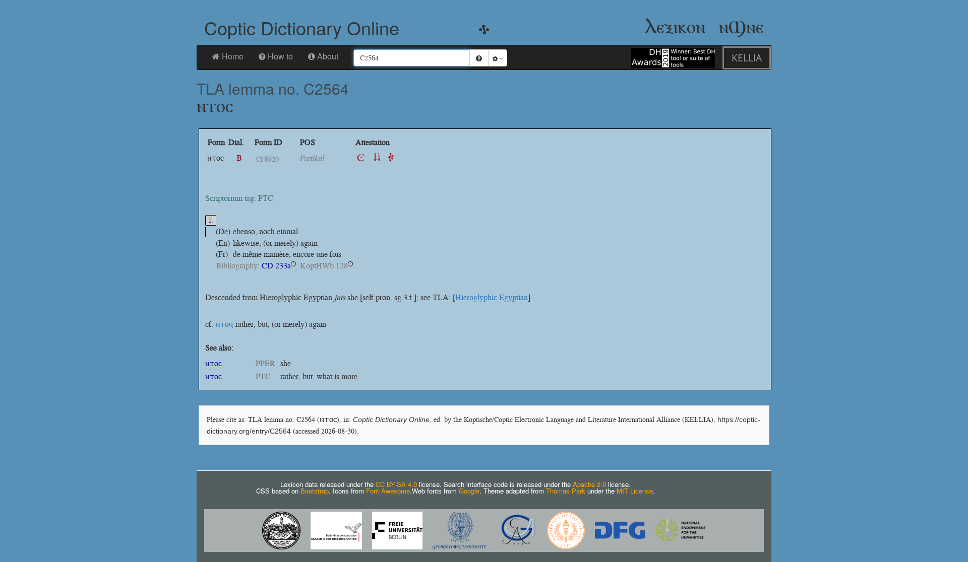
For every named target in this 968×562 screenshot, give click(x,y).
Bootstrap (314, 491)
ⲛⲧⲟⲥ (213, 363)
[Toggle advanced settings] (497, 57)
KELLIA (747, 57)
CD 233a (276, 265)
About (327, 56)
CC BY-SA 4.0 (396, 484)
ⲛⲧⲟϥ (224, 324)
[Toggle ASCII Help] (479, 57)
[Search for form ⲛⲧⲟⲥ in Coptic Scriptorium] (361, 158)
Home (233, 56)
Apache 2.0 (589, 484)
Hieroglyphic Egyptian (491, 297)
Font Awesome (388, 491)
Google (469, 491)
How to (280, 56)
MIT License (635, 491)
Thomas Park (565, 491)
